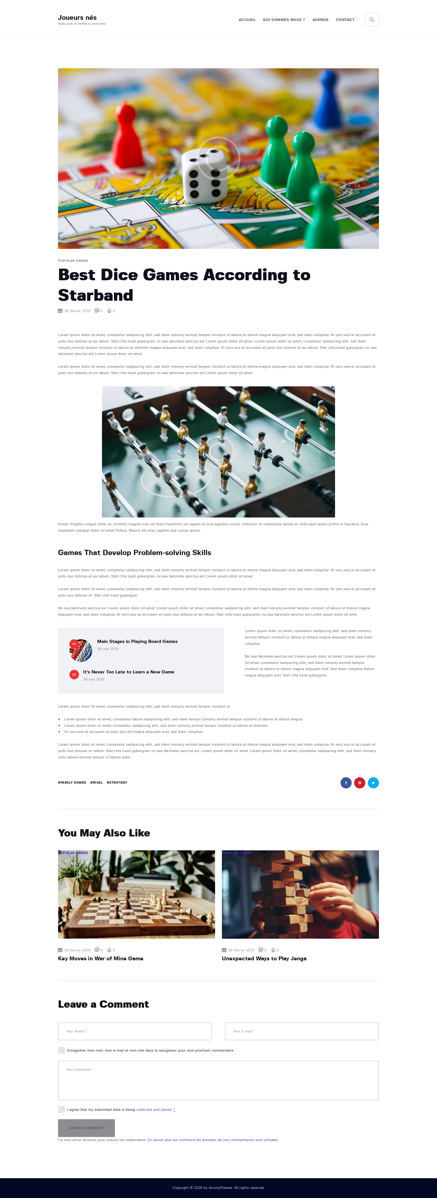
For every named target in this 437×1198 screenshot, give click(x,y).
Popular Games (73, 261)
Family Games (73, 782)
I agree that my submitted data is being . (121, 1109)
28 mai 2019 (107, 649)
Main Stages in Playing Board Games (137, 641)
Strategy (118, 782)
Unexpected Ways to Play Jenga (264, 958)
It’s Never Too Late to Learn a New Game (128, 672)
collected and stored (154, 1109)
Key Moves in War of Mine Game (100, 958)
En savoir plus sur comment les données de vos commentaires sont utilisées (213, 1140)
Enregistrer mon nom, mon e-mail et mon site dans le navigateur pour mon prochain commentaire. (150, 1050)
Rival (98, 782)
